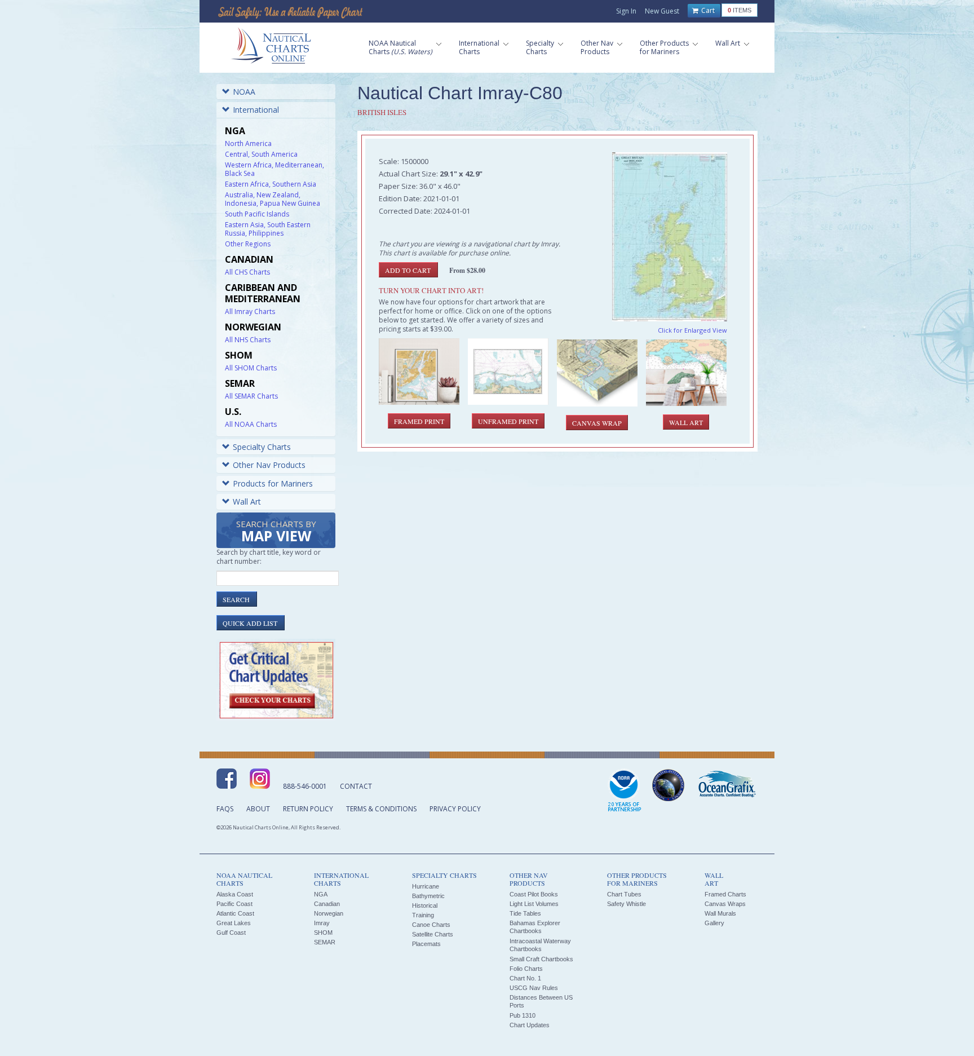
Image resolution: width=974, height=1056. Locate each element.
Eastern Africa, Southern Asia (270, 184)
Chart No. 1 (525, 978)
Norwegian (328, 913)
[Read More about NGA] (668, 785)
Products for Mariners (273, 483)
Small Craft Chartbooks (541, 959)
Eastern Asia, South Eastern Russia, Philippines (268, 229)
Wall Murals (720, 913)
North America (248, 143)
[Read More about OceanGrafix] (727, 785)
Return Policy (308, 809)
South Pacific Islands (257, 214)
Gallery (714, 923)
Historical (424, 905)
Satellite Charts (432, 934)
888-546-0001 (305, 786)
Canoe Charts (431, 924)
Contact (356, 786)
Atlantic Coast (235, 913)
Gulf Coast (231, 932)
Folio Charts (526, 968)
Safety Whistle (626, 903)
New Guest (662, 11)
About (258, 809)
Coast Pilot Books (534, 894)
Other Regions (248, 244)
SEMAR (324, 942)
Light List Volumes (534, 903)
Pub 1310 (522, 1015)
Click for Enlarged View (692, 330)
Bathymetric (428, 895)
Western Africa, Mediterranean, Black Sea (274, 169)
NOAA (244, 91)
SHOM (323, 932)
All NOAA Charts (251, 424)
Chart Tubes (624, 894)
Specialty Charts (262, 446)
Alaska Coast (234, 894)
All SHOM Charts (251, 368)
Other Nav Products (269, 464)
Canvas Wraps (725, 903)
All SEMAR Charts (251, 396)
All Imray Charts (250, 311)
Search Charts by (276, 532)
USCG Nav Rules (534, 987)
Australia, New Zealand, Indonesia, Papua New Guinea (272, 199)
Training (423, 915)
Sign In (626, 11)
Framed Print (419, 421)
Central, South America (261, 154)
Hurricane (425, 886)
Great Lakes (233, 923)
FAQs (224, 809)
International (256, 109)
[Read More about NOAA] (624, 791)
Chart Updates (530, 1025)
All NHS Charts (248, 339)
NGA (320, 894)
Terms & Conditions (381, 809)
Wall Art (247, 501)
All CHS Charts (247, 272)
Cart (707, 10)
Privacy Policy (455, 809)
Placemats (426, 943)
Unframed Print (508, 421)
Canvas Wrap (597, 422)
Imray (322, 923)
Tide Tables (525, 913)
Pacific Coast (234, 903)
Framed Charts (725, 894)
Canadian (327, 903)
